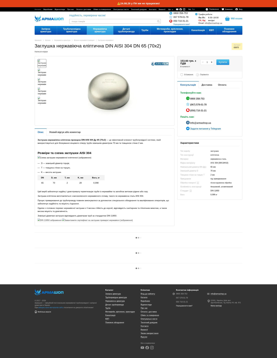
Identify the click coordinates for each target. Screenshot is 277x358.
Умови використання (149, 333)
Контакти (152, 10)
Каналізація (198, 30)
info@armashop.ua (213, 23)
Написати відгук (41, 52)
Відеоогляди (60, 10)
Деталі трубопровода (126, 30)
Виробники (47, 10)
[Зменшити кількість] (203, 62)
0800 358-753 (180, 13)
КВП (211, 30)
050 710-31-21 (180, 21)
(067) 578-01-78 (198, 104)
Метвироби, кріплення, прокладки (170, 30)
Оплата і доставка (83, 10)
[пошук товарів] (158, 21)
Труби (144, 30)
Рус (193, 9)
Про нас (70, 10)
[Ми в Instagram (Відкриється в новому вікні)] (184, 9)
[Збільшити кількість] (212, 62)
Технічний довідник (139, 10)
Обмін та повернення (102, 10)
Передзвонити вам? (181, 24)
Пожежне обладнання (229, 30)
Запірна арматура (45, 30)
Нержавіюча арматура (100, 30)
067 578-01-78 (180, 17)
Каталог (38, 10)
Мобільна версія (44, 312)
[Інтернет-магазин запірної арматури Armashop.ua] (49, 292)
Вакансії (162, 10)
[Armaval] (159, 63)
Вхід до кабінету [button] (148, 294)
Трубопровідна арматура (72, 30)
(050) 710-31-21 (198, 110)
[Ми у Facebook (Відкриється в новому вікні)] (180, 9)
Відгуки (144, 337)
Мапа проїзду (216, 306)
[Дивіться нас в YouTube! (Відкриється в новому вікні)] (177, 9)
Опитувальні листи (121, 10)
